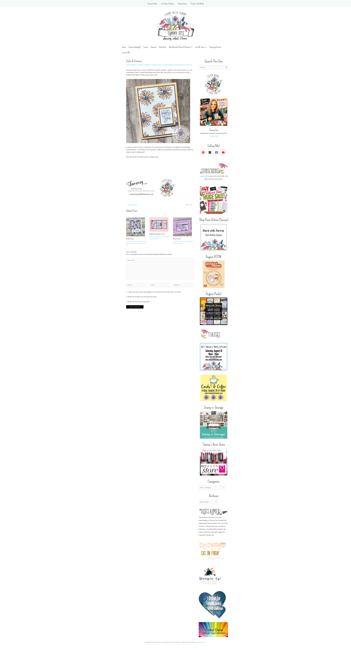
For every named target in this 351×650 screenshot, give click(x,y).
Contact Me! (214, 136)
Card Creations (131, 65)
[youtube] (223, 152)
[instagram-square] (210, 152)
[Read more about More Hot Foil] (183, 227)
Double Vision (130, 239)
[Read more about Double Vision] (136, 227)
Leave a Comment (144, 65)
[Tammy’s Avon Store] (214, 462)
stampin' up (188, 65)
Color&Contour (157, 65)
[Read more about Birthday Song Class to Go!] (160, 224)
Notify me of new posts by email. (139, 301)
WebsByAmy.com (201, 642)
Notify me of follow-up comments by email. (142, 297)
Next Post (190, 205)
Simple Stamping (168, 65)
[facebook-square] (217, 152)
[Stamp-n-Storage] (214, 425)
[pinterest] (203, 152)
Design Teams (134, 243)
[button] (191, 47)
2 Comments (129, 241)
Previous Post (131, 205)
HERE (187, 70)
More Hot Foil (177, 239)
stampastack (179, 65)
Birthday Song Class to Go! (157, 234)
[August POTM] (214, 274)
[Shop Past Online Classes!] (214, 237)
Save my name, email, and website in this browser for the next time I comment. (155, 292)
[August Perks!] (214, 311)
